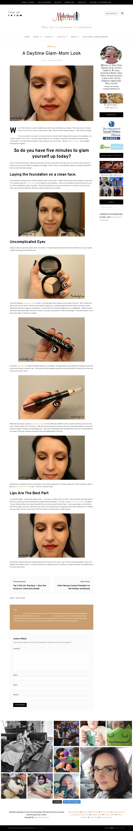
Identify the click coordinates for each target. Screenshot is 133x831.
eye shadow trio (28, 303)
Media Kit (82, 2)
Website (16, 695)
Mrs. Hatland (18, 613)
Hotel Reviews (44, 2)
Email (15, 685)
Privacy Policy (105, 812)
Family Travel (28, 2)
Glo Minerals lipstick (77, 502)
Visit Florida (94, 817)
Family (74, 36)
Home (27, 36)
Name (15, 675)
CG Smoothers (31, 183)
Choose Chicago (106, 817)
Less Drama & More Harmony (95, 36)
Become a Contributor (100, 2)
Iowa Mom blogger (46, 616)
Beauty (51, 46)
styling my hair (73, 141)
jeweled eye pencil (38, 424)
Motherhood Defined (41, 817)
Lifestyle (61, 36)
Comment (16, 649)
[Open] (27, 746)
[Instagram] (50, 769)
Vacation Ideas (109, 815)
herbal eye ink (21, 366)
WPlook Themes (120, 828)
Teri (45, 60)
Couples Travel (96, 815)
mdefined (27, 723)
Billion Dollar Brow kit (22, 487)
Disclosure (95, 812)
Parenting (69, 2)
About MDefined (74, 812)
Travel (36, 36)
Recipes (58, 2)
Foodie (48, 36)
